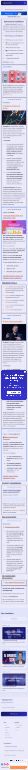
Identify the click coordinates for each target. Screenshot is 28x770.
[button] (25, 372)
